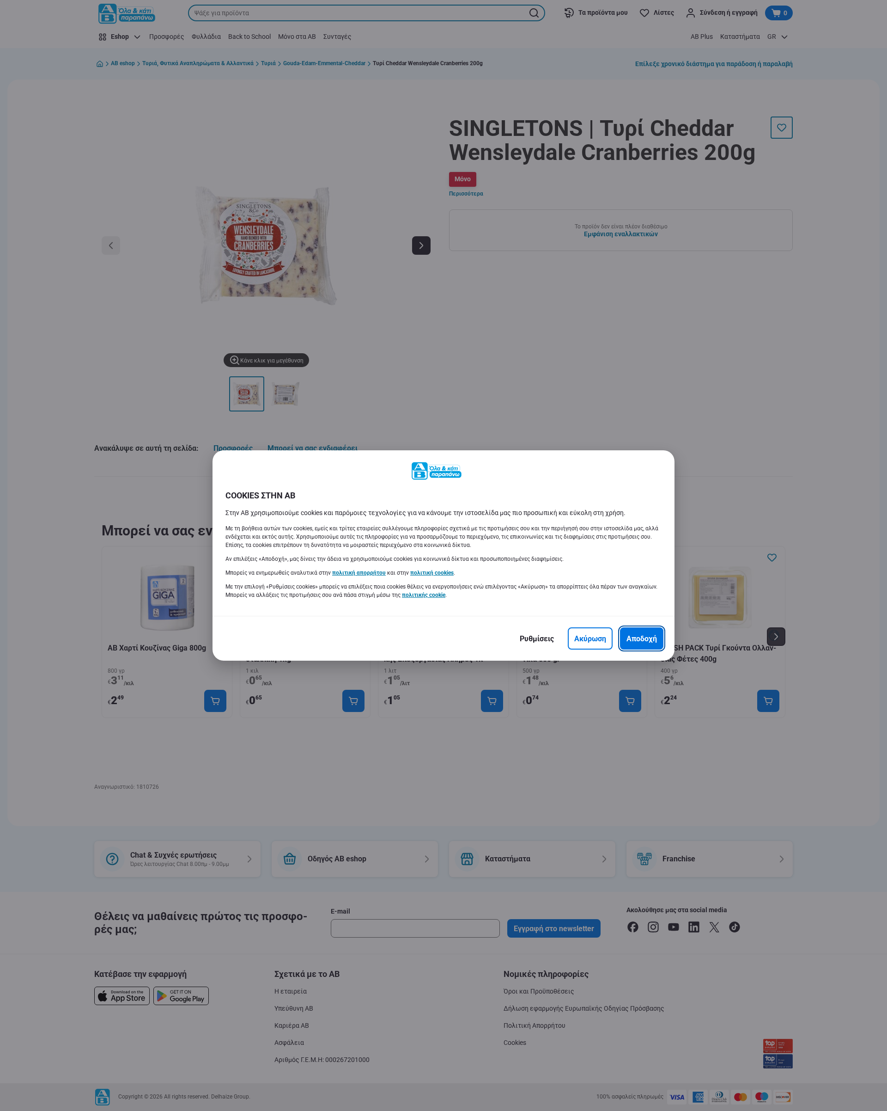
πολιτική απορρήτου (359, 573)
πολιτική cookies (432, 573)
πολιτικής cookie (423, 595)
